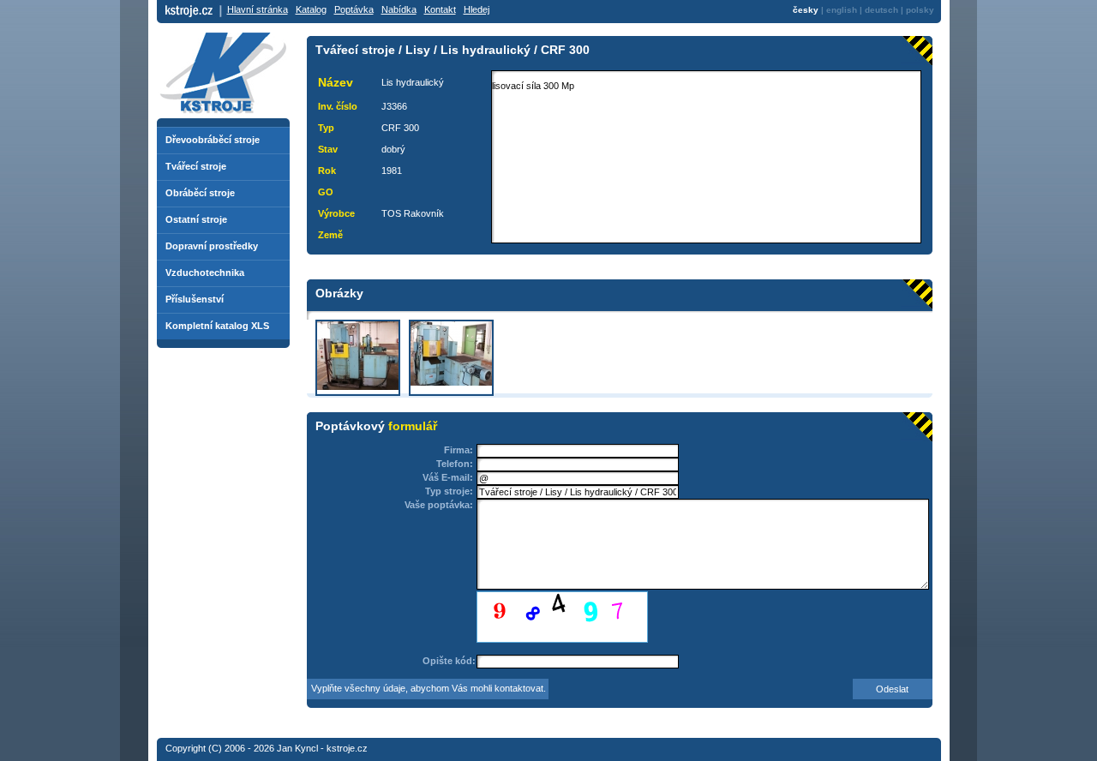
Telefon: (454, 463)
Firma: (458, 450)
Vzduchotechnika (204, 272)
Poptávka (354, 9)
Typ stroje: (449, 491)
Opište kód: (449, 661)
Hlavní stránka (257, 9)
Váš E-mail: (448, 477)
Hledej (476, 9)
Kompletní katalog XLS (217, 326)
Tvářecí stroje (195, 166)
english (841, 10)
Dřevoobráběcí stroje (212, 140)
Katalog (311, 9)
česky (805, 10)
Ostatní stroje (196, 219)
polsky (920, 10)
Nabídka (399, 9)
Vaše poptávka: (439, 505)
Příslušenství (194, 299)
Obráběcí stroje (200, 193)
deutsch (881, 10)
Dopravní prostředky (211, 246)
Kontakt (440, 9)
